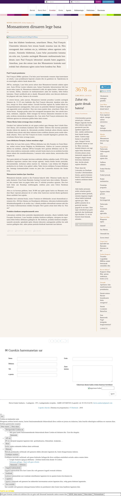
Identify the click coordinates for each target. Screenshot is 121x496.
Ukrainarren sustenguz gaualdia (104, 98)
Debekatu (22, 465)
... (63, 341)
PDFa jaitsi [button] (106, 87)
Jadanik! (103, 226)
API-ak (8, 438)
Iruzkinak (9, 473)
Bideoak (8, 449)
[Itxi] (1, 414)
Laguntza (9, 479)
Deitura (11, 364)
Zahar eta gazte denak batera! (83, 104)
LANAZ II (103, 328)
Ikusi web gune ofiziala (31, 462)
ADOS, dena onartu (75, 494)
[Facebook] (19, 231)
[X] (28, 231)
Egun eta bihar (104, 217)
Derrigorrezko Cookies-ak (14, 430)
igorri (113, 394)
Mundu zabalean (14, 23)
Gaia (65, 358)
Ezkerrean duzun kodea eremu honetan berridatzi (94, 385)
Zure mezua (66, 368)
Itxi (2, 416)
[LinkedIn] (37, 231)
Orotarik (102, 282)
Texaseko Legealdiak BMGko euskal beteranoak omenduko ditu (105, 261)
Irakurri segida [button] (85, 224)
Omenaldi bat (104, 234)
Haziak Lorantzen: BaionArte (103, 309)
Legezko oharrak (44, 408)
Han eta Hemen (105, 113)
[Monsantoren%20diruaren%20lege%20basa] (37, 37)
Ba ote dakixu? (105, 269)
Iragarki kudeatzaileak (13, 468)
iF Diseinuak (73, 408)
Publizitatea (90, 10)
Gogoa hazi (103, 241)
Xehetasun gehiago (15, 462)
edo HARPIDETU (108, 2)
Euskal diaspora (105, 254)
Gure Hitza (79, 95)
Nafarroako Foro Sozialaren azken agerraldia (104, 208)
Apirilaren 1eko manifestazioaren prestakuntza (105, 287)
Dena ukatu (15, 426)
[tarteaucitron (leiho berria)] (7, 491)
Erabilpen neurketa (12, 454)
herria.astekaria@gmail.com (102, 403)
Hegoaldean (104, 147)
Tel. (10, 369)
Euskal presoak (105, 175)
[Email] (10, 231)
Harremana (101, 10)
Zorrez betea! (104, 238)
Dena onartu (5, 426)
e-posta (11, 374)
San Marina (104, 230)
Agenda (68, 10)
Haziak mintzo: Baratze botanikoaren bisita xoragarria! (105, 298)
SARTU (98, 2)
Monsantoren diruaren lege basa (104, 141)
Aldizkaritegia (79, 10)
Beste (7, 444)
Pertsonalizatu (99, 494)
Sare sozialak (10, 484)
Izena (10, 358)
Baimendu (13, 435)
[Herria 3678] (105, 91)
